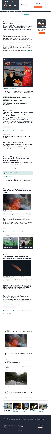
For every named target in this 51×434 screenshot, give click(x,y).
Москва (4, 110)
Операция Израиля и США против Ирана (7, 410)
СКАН (18, 427)
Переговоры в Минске (9, 59)
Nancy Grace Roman (11, 306)
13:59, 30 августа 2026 (9, 110)
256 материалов (24, 411)
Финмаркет (22, 11)
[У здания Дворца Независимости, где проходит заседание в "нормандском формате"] (18, 63)
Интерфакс (25, 14)
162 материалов (41, 411)
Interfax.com (13, 11)
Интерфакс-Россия (17, 11)
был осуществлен (22, 290)
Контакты (4, 415)
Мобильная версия (3, 11)
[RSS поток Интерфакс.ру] (21, 430)
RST (14, 306)
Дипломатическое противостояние (24, 410)
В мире (4, 254)
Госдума (10, 88)
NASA (6, 306)
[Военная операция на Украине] (17, 408)
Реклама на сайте (23, 415)
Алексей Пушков (6, 88)
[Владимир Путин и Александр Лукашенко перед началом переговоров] (28, 63)
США (4, 306)
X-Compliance (5, 427)
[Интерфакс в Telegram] (19, 430)
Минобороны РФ (6, 176)
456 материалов (32, 410)
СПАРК (4, 426)
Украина (10, 176)
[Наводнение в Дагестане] (43, 408)
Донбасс (13, 88)
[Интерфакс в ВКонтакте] (20, 430)
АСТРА (4, 429)
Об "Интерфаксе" (8, 11)
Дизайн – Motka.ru (40, 430)
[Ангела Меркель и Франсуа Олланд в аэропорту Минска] (7, 63)
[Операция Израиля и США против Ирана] (8, 408)
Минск (16, 88)
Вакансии (18, 415)
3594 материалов (6, 411)
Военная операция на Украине (16, 410)
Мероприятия (29, 415)
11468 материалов (15, 411)
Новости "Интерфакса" (20, 426)
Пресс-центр (15, 415)
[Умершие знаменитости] (34, 408)
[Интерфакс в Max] (23, 430)
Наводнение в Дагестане (41, 410)
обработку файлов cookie (37, 420)
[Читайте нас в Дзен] (18, 430)
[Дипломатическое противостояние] (25, 408)
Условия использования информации (42, 429)
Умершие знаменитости (34, 409)
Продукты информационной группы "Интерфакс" (15, 424)
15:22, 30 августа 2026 (8, 254)
